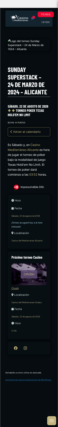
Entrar (46, 22)
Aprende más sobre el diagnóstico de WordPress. (28, 379)
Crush (15, 288)
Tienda (46, 14)
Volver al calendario (26, 132)
